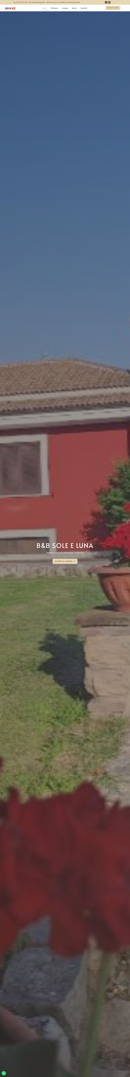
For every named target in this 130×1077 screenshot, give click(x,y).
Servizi (74, 8)
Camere (65, 8)
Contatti (84, 8)
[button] (112, 8)
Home (44, 8)
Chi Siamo (54, 8)
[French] (9, 8)
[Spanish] (14, 8)
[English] (6, 8)
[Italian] (11, 8)
